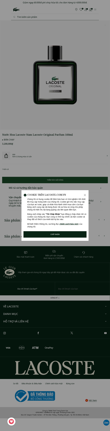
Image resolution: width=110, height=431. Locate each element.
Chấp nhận (55, 234)
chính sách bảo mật (68, 224)
